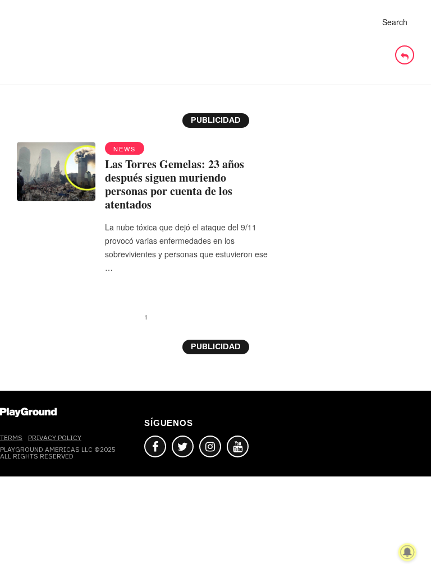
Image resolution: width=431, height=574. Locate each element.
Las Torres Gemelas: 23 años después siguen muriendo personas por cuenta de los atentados (174, 184)
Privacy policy (54, 437)
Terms (11, 437)
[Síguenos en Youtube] (238, 446)
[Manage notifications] (407, 552)
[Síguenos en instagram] (210, 446)
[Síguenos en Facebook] (155, 446)
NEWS (124, 148)
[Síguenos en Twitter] (183, 446)
